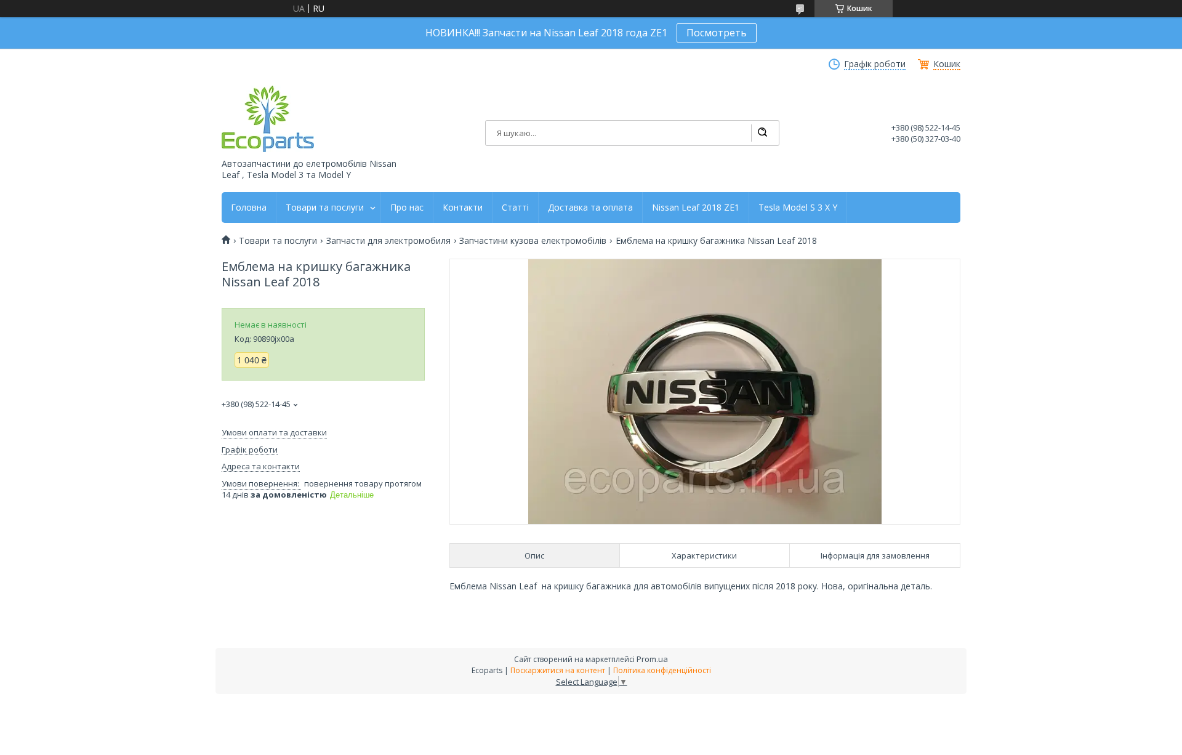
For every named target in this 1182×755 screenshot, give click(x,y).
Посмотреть (716, 32)
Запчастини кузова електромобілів (532, 240)
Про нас (407, 207)
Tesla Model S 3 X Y (797, 207)
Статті (515, 207)
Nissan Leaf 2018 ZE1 (695, 207)
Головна (249, 207)
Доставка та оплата (590, 207)
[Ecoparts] (268, 119)
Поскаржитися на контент (557, 670)
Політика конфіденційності (662, 670)
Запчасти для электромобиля (388, 240)
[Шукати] (762, 133)
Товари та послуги (325, 207)
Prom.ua (652, 658)
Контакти (463, 207)
